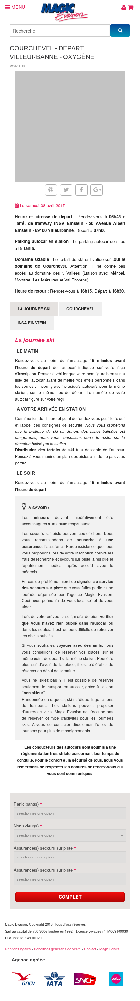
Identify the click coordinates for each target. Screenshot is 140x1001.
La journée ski (34, 308)
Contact (90, 949)
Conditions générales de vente (57, 949)
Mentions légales (18, 949)
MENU (17, 6)
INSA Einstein (32, 323)
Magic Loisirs (109, 949)
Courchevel (80, 308)
